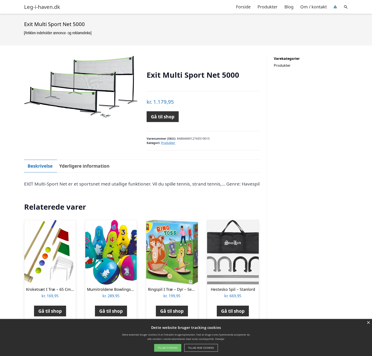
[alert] (186, 337)
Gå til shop (162, 117)
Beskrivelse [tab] (40, 166)
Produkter (267, 7)
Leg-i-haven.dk (42, 6)
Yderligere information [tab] (84, 166)
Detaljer (219, 339)
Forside (243, 7)
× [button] (368, 322)
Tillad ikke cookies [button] (201, 347)
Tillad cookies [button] (168, 347)
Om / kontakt (313, 7)
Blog (288, 7)
